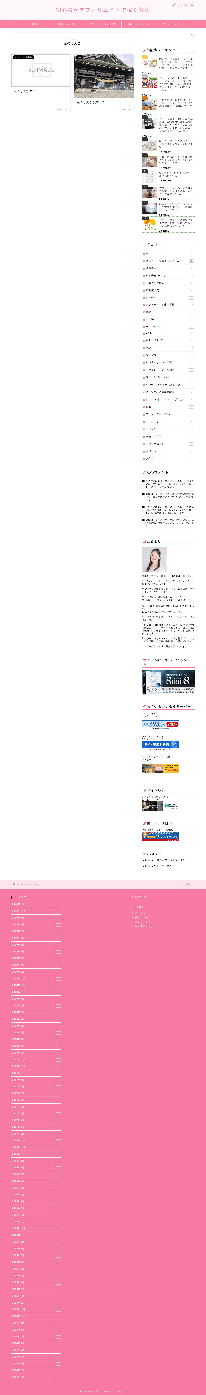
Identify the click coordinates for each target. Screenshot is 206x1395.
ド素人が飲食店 (169, 283)
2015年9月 (35, 1241)
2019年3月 (35, 958)
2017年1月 (35, 1133)
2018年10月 (35, 992)
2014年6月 (35, 1343)
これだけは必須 (29, 24)
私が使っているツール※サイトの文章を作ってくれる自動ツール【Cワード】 (176, 207)
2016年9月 (35, 1160)
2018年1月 (35, 1052)
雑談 (169, 347)
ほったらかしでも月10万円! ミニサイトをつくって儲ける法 (176, 143)
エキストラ (169, 421)
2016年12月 (35, 1140)
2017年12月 (35, 1059)
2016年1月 (35, 1214)
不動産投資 (169, 290)
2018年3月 (35, 1039)
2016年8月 (35, 1167)
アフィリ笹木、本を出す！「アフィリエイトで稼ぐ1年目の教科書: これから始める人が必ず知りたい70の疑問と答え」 (175, 83)
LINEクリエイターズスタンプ (169, 384)
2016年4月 (35, 1194)
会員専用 (169, 268)
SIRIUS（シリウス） (169, 377)
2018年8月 (35, 1005)
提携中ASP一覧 (66, 24)
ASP (169, 333)
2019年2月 (35, 965)
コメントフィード (145, 921)
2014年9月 (35, 1323)
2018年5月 (35, 1025)
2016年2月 (35, 1208)
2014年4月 (35, 1356)
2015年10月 (35, 1235)
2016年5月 (35, 1187)
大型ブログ (169, 458)
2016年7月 (35, 1174)
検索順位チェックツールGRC (158, 830)
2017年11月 (35, 1066)
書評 (169, 312)
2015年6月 (35, 1262)
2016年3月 (35, 1201)
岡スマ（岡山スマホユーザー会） (169, 399)
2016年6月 (35, 1181)
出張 (169, 406)
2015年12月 (35, 1221)
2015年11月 (35, 1228)
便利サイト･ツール (169, 340)
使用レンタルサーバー (140, 24)
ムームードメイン (151, 800)
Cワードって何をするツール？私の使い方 (174, 174)
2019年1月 (35, 971)
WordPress (169, 326)
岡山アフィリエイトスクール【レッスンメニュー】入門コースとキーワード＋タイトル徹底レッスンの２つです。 (176, 63)
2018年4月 (35, 1032)
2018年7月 (35, 1012)
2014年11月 (35, 1309)
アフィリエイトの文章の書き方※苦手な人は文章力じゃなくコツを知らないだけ (176, 191)
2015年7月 (35, 1255)
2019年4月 (35, 951)
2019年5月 (35, 944)
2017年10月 (35, 1073)
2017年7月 (35, 1093)
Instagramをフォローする (157, 866)
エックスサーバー (151, 716)
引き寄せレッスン (169, 275)
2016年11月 (35, 1147)
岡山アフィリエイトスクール (169, 260)
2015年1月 (35, 1295)
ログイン (140, 913)
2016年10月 (35, 1154)
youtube (169, 297)
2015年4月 (35, 1275)
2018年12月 (35, 978)
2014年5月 (35, 1350)
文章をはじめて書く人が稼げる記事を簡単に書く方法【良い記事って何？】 (176, 159)
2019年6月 (35, 938)
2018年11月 (35, 985)
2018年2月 (35, 1046)
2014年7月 (35, 1336)
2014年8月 (35, 1329)
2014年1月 (35, 1377)
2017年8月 (35, 1086)
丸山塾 (169, 319)
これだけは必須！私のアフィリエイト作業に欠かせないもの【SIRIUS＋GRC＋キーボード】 (176, 104)
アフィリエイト (169, 443)
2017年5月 (35, 1106)
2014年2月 (35, 1370)
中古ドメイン (169, 436)
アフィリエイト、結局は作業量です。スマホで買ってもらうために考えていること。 (176, 223)
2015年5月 (35, 1268)
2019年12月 (35, 911)
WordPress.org (144, 926)
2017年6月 (35, 1100)
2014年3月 (35, 1363)
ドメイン (169, 429)
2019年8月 (35, 924)
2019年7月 (35, 931)
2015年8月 (35, 1248)
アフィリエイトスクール (176, 24)
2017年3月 (35, 1120)
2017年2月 (35, 1127)
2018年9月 (35, 998)
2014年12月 (35, 1302)
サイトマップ (139, 897)
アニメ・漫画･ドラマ (169, 414)
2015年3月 (35, 1282)
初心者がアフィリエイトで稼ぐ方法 (103, 9)
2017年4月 (35, 1113)
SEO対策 (169, 355)
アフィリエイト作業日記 (103, 24)
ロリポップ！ (149, 760)
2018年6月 (35, 1019)
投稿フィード (142, 917)
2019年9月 (35, 917)
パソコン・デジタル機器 (169, 369)
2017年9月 (35, 1079)
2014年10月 (35, 1316)
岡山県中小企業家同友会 (169, 392)
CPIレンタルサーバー (153, 739)
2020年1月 (35, 904)
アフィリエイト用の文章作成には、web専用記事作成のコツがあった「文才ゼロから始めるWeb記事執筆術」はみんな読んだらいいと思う (176, 124)
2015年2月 (35, 1289)
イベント (169, 451)
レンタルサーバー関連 (169, 362)
